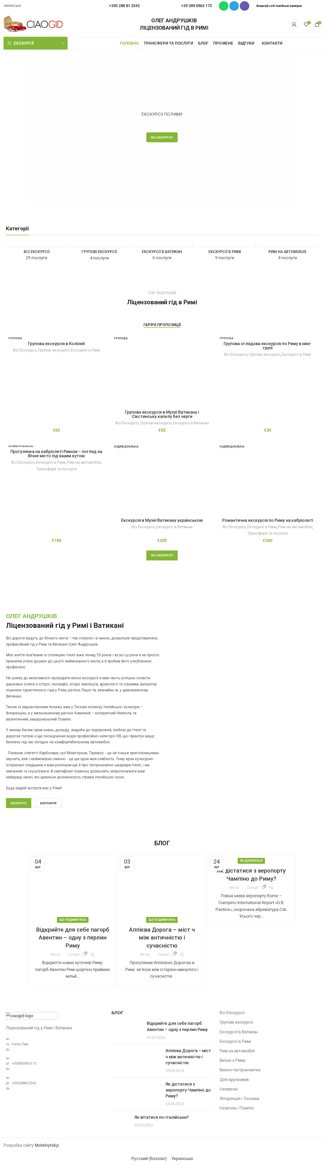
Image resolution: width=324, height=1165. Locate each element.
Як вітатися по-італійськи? (161, 1117)
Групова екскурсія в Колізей (56, 343)
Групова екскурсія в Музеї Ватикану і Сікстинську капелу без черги (162, 414)
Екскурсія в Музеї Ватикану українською (162, 520)
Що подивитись (72, 919)
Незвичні (229, 1088)
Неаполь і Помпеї (237, 1107)
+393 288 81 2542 (124, 6)
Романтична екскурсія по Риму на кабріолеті (267, 520)
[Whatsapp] (223, 6)
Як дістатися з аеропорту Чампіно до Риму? (188, 1090)
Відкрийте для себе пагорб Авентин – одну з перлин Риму (72, 937)
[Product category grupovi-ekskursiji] (99, 252)
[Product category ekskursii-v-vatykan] (162, 252)
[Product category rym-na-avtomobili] (287, 252)
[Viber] (244, 6)
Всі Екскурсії (24, 350)
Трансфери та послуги (56, 469)
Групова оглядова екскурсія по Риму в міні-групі (267, 345)
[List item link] (54, 1064)
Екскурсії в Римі (85, 350)
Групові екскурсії (53, 350)
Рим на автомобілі (84, 462)
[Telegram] (234, 6)
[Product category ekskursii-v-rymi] (224, 252)
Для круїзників (234, 1079)
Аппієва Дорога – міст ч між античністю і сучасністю (162, 937)
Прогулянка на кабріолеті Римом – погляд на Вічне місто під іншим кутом (56, 453)
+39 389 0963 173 (196, 6)
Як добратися (251, 860)
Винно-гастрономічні (240, 1069)
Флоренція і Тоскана (239, 1098)
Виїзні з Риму (232, 1060)
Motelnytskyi (47, 1145)
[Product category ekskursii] (36, 252)
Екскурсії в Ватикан (191, 423)
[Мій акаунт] (294, 24)
